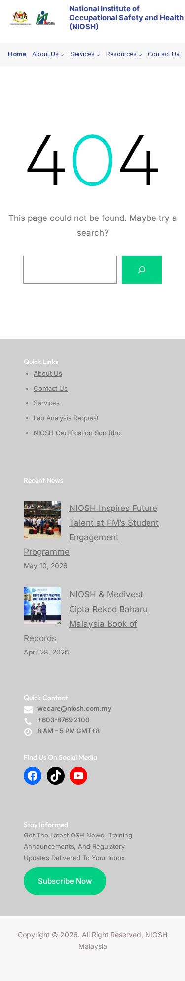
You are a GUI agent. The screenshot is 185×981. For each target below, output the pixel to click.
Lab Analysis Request (66, 418)
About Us (48, 373)
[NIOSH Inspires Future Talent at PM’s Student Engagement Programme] (42, 519)
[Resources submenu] (140, 55)
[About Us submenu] (62, 55)
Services (47, 403)
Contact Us (51, 388)
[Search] (142, 270)
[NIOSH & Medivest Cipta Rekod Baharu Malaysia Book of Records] (42, 605)
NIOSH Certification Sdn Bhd (77, 432)
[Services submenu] (98, 55)
